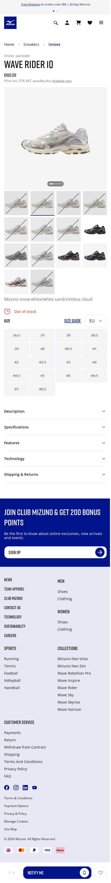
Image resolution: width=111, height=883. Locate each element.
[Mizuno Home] (10, 22)
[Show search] (55, 23)
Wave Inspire (69, 680)
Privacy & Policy (15, 814)
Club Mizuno (13, 598)
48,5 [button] (42, 389)
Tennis (10, 665)
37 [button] (43, 335)
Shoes (63, 591)
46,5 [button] (94, 375)
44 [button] (94, 362)
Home (9, 44)
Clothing (65, 598)
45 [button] (43, 375)
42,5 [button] (42, 362)
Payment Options (16, 806)
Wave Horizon (69, 709)
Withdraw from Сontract (25, 747)
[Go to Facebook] (6, 787)
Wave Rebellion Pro (74, 673)
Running (11, 658)
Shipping (12, 754)
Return (10, 739)
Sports (10, 648)
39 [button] (16, 348)
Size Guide (72, 320)
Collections (68, 648)
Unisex (54, 44)
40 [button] (43, 348)
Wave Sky (66, 694)
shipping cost (62, 81)
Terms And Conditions (23, 761)
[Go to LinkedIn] (25, 787)
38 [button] (68, 335)
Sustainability (15, 626)
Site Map (10, 829)
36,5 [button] (16, 335)
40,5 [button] (68, 348)
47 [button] (16, 389)
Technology (13, 617)
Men (61, 581)
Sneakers (31, 44)
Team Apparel (14, 589)
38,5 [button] (94, 335)
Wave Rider (67, 687)
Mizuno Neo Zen (72, 665)
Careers (10, 635)
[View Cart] (78, 23)
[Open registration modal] (67, 23)
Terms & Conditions (18, 798)
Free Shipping (30, 4)
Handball (12, 687)
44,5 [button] (16, 375)
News (8, 579)
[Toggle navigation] (101, 23)
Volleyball (12, 680)
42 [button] (16, 362)
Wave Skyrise (69, 702)
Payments (12, 732)
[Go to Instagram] (16, 787)
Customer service (19, 722)
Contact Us (12, 607)
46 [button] (68, 375)
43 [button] (68, 362)
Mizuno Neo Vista (73, 658)
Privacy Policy (15, 768)
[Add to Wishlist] (100, 872)
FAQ (7, 776)
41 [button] (94, 348)
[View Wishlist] (90, 23)
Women (63, 611)
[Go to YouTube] (34, 787)
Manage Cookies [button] (16, 821)
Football (11, 673)
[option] (16, 203)
